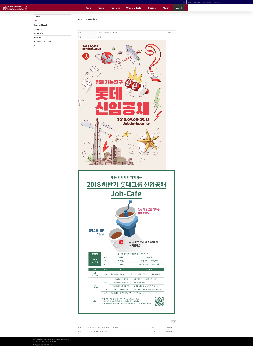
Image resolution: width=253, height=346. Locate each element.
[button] (100, 37)
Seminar (37, 17)
